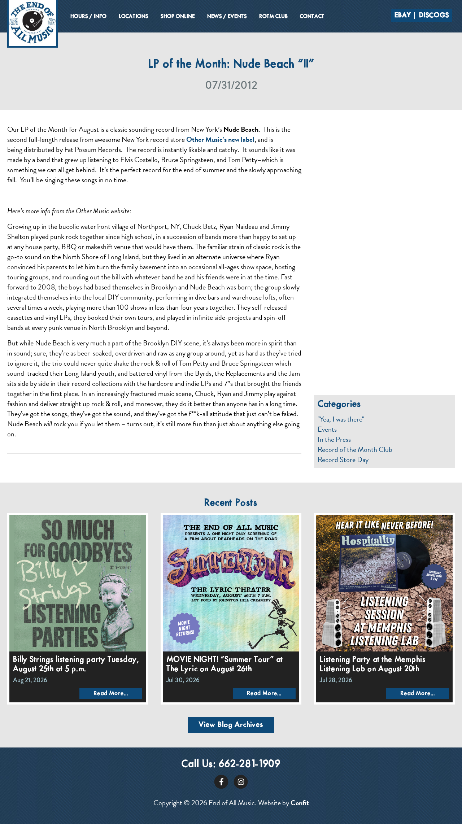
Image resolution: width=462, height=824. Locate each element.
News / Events (227, 16)
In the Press (334, 439)
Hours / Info (88, 16)
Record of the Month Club (355, 449)
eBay (403, 15)
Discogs (434, 15)
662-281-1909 (249, 764)
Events (327, 429)
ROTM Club (273, 16)
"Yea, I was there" (341, 419)
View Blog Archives (231, 725)
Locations (133, 16)
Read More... (110, 693)
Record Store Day (343, 459)
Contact (312, 16)
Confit (300, 802)
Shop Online (178, 16)
